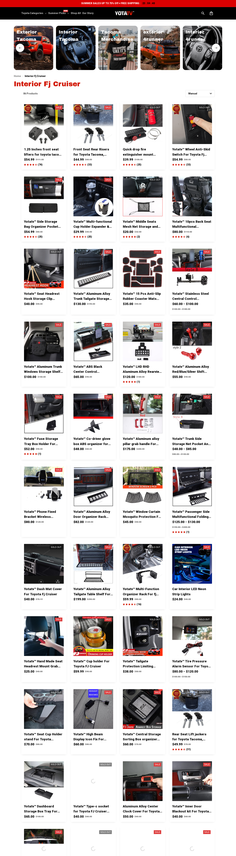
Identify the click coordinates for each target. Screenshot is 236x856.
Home (17, 76)
